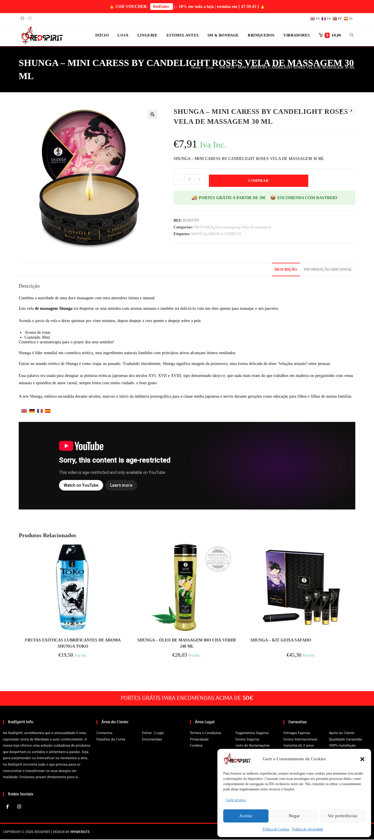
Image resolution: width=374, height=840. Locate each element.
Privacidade (199, 739)
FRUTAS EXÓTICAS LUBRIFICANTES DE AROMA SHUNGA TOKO (73, 643)
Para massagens (227, 227)
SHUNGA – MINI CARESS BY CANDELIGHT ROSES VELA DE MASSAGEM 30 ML (287, 67)
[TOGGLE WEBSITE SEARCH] (351, 35)
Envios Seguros (247, 739)
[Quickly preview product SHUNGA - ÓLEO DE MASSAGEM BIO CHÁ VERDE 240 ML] (239, 554)
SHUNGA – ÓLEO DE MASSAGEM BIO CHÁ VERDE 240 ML (186, 643)
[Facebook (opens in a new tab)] (23, 19)
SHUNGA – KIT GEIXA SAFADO (280, 640)
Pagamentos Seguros (252, 733)
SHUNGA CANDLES (224, 234)
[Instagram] (19, 806)
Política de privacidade (307, 829)
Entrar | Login (153, 733)
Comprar (258, 181)
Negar (294, 815)
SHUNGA (198, 234)
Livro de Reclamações (253, 746)
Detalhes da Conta (110, 739)
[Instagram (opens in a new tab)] (29, 19)
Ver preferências (342, 815)
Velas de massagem (256, 227)
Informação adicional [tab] (328, 269)
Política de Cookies (276, 829)
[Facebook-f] (7, 806)
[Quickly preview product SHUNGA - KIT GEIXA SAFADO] (353, 554)
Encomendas (152, 739)
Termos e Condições (205, 733)
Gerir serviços (236, 800)
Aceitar (245, 815)
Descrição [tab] (286, 269)
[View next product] (351, 111)
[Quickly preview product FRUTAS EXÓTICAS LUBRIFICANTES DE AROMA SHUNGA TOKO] (125, 554)
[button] (362, 759)
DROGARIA (203, 227)
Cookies (196, 746)
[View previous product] (341, 111)
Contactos (104, 733)
